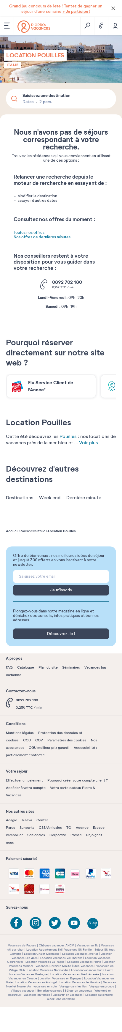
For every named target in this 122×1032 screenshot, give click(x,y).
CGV (39, 740)
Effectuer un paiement (24, 780)
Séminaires (71, 667)
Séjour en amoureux (78, 990)
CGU (27, 740)
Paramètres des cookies (66, 740)
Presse (76, 835)
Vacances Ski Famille (78, 949)
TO (68, 827)
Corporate (57, 835)
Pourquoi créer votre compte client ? (77, 780)
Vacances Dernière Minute (53, 966)
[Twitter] (55, 923)
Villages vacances (23, 990)
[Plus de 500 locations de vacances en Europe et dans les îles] (33, 26)
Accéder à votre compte (26, 788)
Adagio (11, 820)
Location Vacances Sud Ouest (91, 970)
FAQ (9, 667)
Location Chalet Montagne (42, 954)
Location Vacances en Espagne (60, 978)
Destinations (19, 498)
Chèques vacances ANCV (56, 945)
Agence (82, 827)
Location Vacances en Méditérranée (74, 974)
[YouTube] (74, 923)
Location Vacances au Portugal (36, 982)
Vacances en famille (36, 995)
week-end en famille (61, 999)
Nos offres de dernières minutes (42, 237)
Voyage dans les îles (73, 986)
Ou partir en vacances (68, 995)
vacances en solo (45, 986)
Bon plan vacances (49, 990)
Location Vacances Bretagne (28, 974)
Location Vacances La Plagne (45, 962)
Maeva (27, 820)
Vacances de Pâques (22, 945)
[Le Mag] (93, 924)
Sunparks (27, 827)
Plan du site (48, 667)
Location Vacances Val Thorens (61, 958)
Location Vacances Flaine (84, 962)
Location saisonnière (99, 995)
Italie (12, 64)
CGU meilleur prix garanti (49, 748)
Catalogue (25, 667)
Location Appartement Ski (44, 949)
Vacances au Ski (87, 945)
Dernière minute (83, 498)
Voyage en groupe (101, 986)
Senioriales (36, 835)
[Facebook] (16, 923)
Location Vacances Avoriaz (80, 954)
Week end (49, 498)
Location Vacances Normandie (48, 970)
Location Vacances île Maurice (80, 982)
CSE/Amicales (50, 827)
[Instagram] (35, 923)
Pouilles (68, 436)
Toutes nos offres (29, 233)
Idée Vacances (83, 966)
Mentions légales (20, 733)
